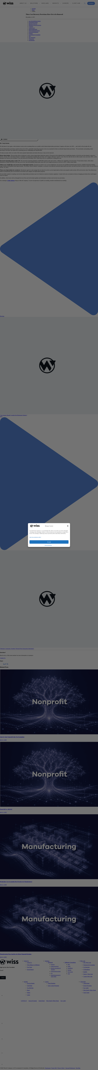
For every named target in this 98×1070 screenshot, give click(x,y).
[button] (68, 526)
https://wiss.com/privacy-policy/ (35, 537)
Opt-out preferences (48, 545)
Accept (49, 542)
